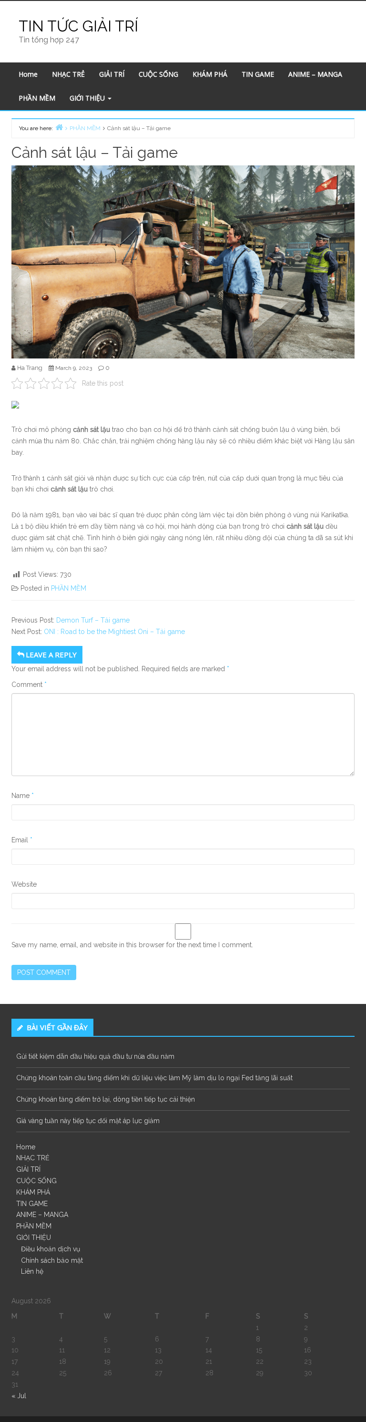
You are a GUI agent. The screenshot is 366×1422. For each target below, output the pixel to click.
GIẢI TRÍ (111, 74)
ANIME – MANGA (315, 74)
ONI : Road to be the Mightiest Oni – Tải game (114, 631)
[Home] (59, 127)
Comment (29, 684)
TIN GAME (258, 74)
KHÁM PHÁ (210, 74)
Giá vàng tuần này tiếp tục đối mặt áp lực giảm (88, 1121)
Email (21, 840)
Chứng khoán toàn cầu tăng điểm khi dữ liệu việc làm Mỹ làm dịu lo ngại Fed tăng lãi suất (154, 1078)
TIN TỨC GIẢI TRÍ (78, 26)
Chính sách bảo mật (52, 1260)
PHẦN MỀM (37, 97)
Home (28, 74)
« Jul (18, 1396)
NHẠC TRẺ (68, 74)
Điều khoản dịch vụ (50, 1249)
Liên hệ (32, 1271)
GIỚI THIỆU (88, 97)
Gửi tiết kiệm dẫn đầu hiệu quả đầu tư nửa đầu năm (95, 1056)
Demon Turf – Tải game (93, 620)
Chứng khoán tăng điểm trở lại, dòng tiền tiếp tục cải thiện (105, 1099)
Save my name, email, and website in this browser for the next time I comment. (132, 945)
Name (22, 795)
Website (24, 884)
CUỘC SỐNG (158, 74)
